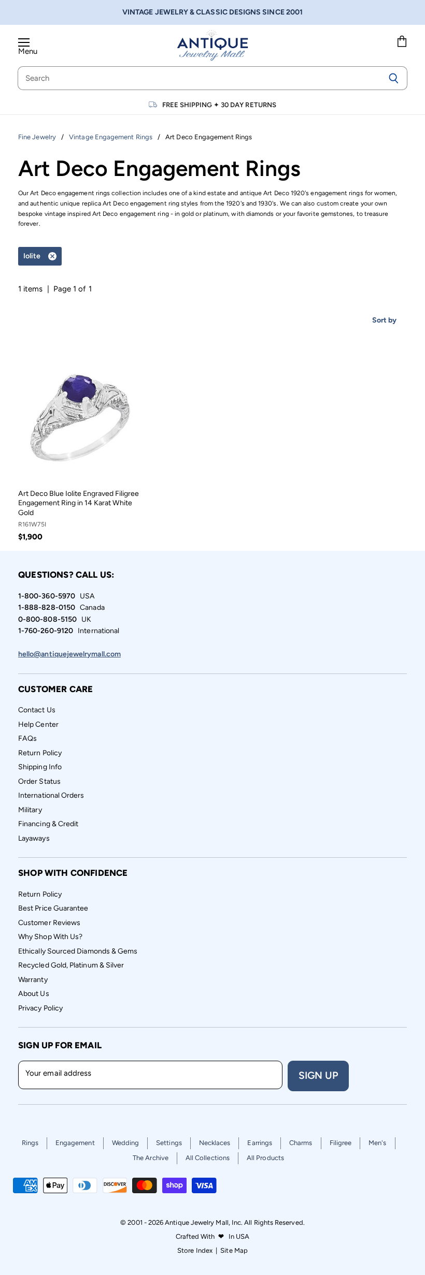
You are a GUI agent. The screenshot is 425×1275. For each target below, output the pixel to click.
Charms (300, 1143)
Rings (30, 1143)
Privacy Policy (40, 1008)
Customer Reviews (49, 922)
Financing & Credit (48, 823)
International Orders (51, 795)
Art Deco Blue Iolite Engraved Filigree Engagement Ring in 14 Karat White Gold (78, 503)
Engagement (75, 1143)
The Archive (150, 1158)
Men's (377, 1143)
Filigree (341, 1143)
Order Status (39, 781)
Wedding (125, 1143)
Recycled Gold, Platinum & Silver (71, 965)
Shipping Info (40, 767)
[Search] (393, 78)
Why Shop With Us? (50, 936)
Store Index (194, 1250)
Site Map (234, 1250)
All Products (265, 1158)
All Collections (208, 1158)
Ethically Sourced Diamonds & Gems (77, 951)
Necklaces (215, 1143)
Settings (169, 1143)
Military (30, 809)
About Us (33, 993)
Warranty (33, 979)
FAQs (27, 738)
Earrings (259, 1143)
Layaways (34, 838)
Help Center (38, 724)
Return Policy (40, 753)
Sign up (318, 1075)
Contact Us (36, 710)
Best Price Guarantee (53, 908)
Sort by (384, 320)
